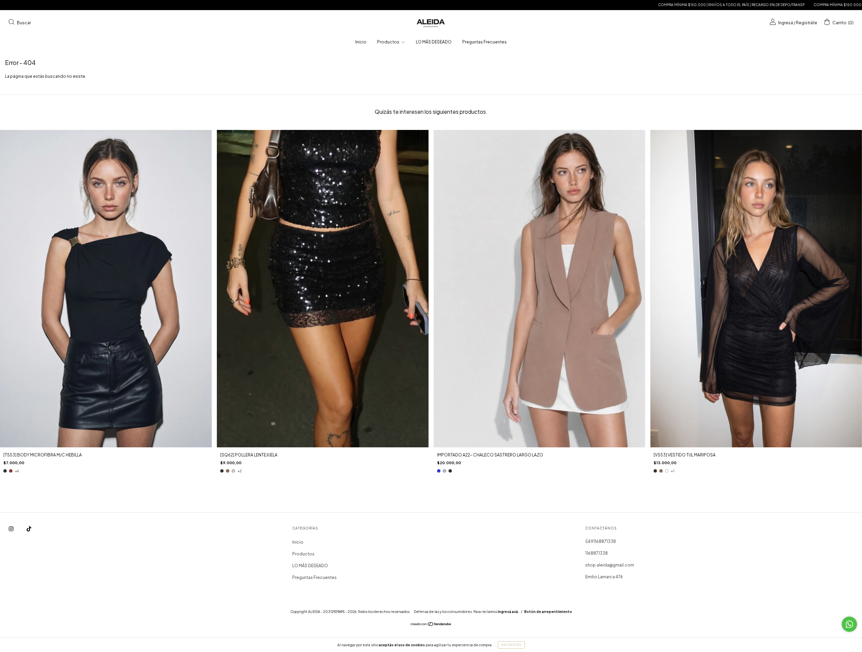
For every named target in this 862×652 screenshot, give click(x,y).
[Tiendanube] (431, 624)
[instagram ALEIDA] (11, 528)
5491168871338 (600, 541)
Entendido (511, 645)
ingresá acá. (508, 612)
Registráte (806, 22)
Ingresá (785, 22)
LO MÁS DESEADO (434, 41)
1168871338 (596, 553)
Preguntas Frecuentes (484, 41)
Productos (388, 41)
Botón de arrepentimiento (548, 612)
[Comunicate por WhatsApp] (849, 624)
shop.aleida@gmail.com (609, 565)
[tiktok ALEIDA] (29, 528)
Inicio (360, 41)
